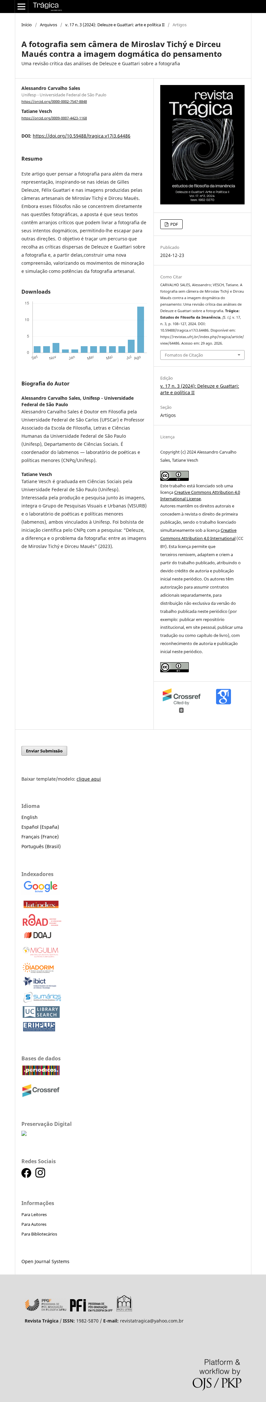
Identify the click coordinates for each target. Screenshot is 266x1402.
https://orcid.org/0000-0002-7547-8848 (54, 101)
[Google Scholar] (40, 893)
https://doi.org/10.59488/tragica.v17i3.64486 (81, 136)
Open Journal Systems (45, 1261)
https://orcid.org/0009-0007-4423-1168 (54, 118)
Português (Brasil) (41, 846)
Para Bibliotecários (39, 1234)
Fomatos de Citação (184, 355)
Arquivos (48, 25)
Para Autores (33, 1224)
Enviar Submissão (44, 751)
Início (26, 25)
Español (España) (40, 827)
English (29, 817)
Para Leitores (34, 1214)
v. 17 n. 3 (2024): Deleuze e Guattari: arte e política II (114, 25)
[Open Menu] (21, 6)
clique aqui (89, 779)
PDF (173, 224)
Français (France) (40, 837)
